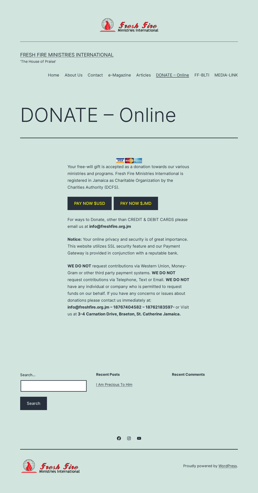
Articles (143, 75)
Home (53, 75)
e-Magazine (119, 75)
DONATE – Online (172, 75)
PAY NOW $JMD (135, 203)
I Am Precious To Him (114, 384)
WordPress (227, 466)
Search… (27, 375)
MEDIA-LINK (226, 75)
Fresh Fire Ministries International (67, 55)
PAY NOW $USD (89, 203)
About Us (73, 75)
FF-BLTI (202, 75)
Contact (95, 75)
